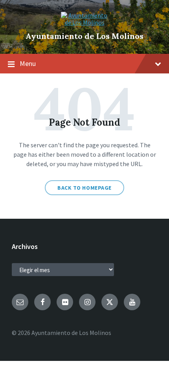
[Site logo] (84, 22)
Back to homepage (84, 187)
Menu (28, 63)
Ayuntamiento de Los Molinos (84, 36)
